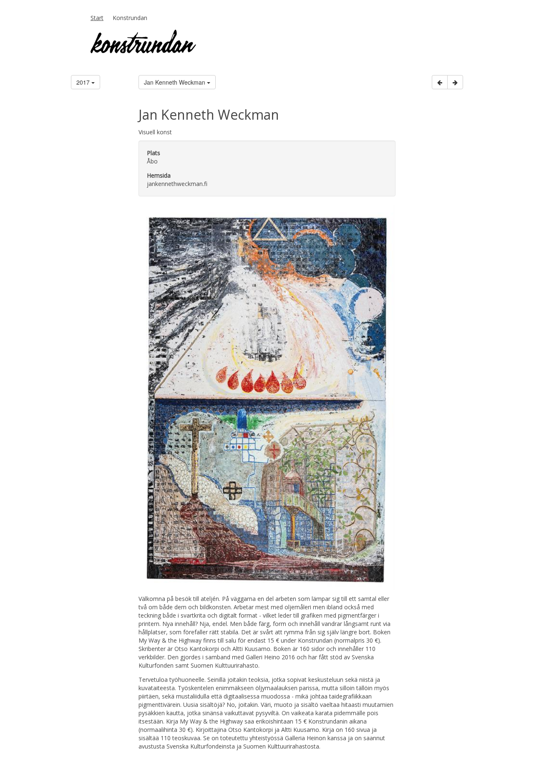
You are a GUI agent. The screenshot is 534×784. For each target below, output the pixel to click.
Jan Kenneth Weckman (175, 82)
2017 (83, 82)
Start (97, 18)
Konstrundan (130, 18)
